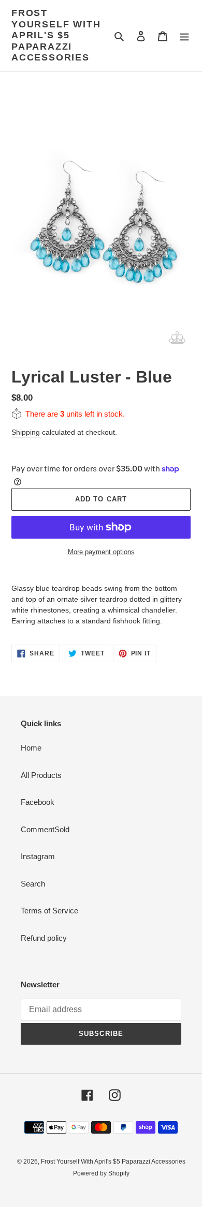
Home (31, 747)
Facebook (37, 802)
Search (33, 883)
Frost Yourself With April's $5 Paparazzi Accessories (55, 35)
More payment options (101, 552)
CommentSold (45, 829)
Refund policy (44, 938)
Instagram (38, 856)
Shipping (25, 432)
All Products (41, 775)
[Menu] (184, 36)
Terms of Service (49, 910)
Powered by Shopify (101, 1173)
